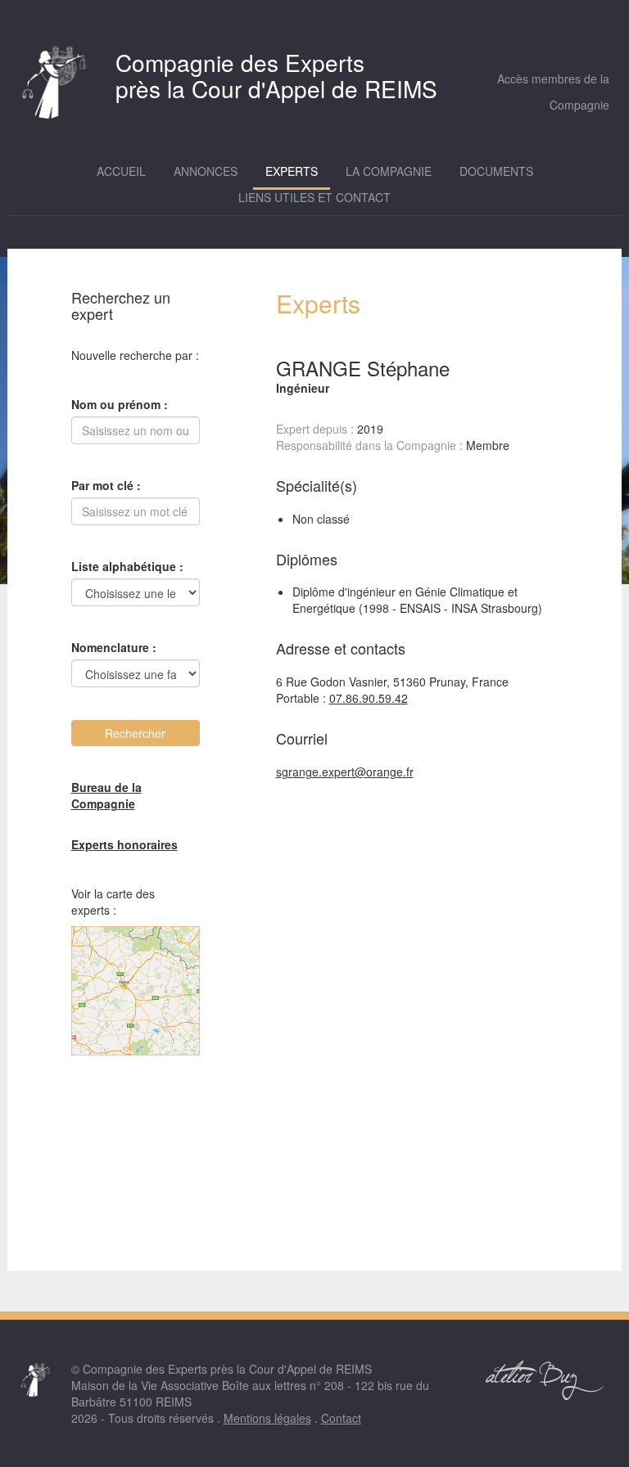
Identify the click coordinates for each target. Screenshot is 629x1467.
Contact (341, 1418)
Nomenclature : (113, 647)
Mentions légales (267, 1418)
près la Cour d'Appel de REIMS (276, 75)
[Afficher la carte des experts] (136, 990)
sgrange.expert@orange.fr (345, 771)
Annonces (206, 171)
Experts (291, 171)
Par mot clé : (106, 485)
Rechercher (135, 733)
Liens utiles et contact (314, 197)
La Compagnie (389, 171)
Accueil (121, 171)
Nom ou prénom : (119, 404)
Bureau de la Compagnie (106, 795)
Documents (496, 171)
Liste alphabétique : (127, 566)
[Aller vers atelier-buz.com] (545, 1380)
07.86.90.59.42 (368, 698)
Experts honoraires (124, 844)
